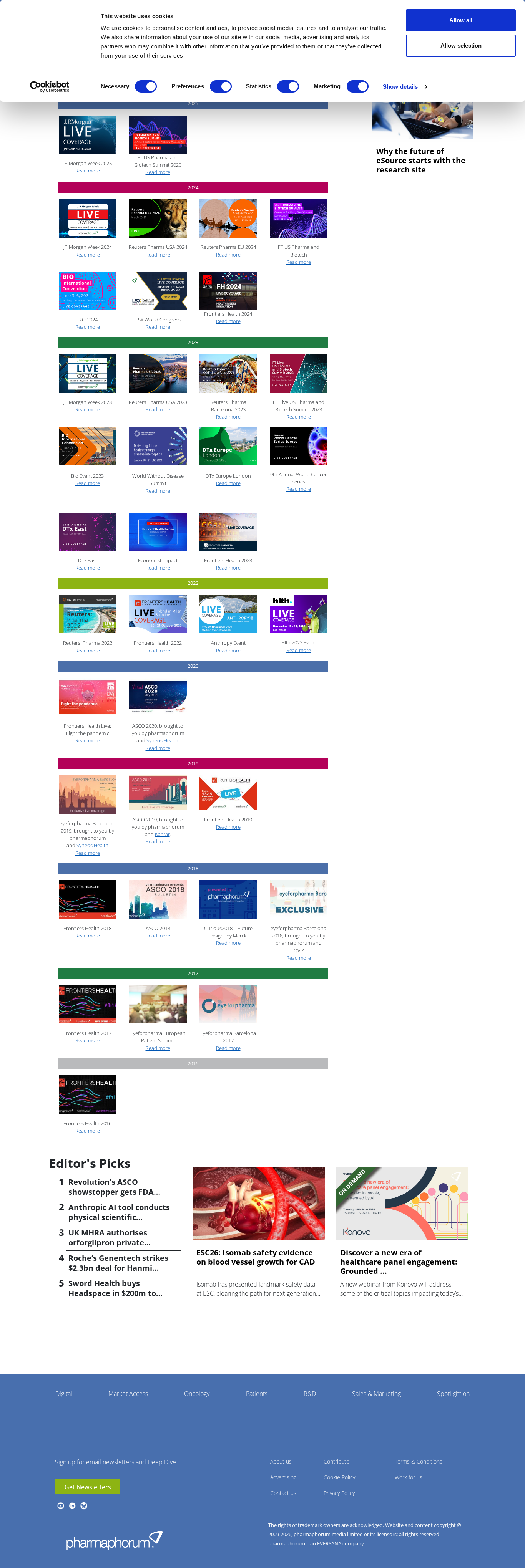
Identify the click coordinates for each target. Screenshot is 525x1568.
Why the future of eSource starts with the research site (420, 160)
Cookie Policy (339, 1477)
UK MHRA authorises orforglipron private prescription (107, 1242)
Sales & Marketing (376, 1393)
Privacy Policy (339, 1493)
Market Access (128, 1393)
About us (281, 1461)
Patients (256, 1393)
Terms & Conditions (418, 1461)
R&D (310, 1393)
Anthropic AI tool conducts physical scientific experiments (119, 1217)
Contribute (336, 1461)
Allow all (460, 20)
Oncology (196, 1393)
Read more (87, 170)
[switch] (221, 86)
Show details (400, 86)
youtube (61, 1506)
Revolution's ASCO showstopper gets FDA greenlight (111, 1192)
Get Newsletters (88, 1487)
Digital (63, 1393)
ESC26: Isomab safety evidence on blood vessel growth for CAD (255, 1257)
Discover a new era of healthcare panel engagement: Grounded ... (398, 1262)
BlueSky (84, 1506)
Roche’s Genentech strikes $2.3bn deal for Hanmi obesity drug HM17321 (118, 1268)
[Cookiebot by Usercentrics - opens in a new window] (49, 87)
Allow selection (461, 45)
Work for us (408, 1477)
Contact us (283, 1493)
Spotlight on (453, 1393)
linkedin (72, 1506)
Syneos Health (162, 740)
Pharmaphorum (114, 1540)
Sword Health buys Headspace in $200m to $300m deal (112, 1293)
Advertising (283, 1477)
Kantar (162, 834)
